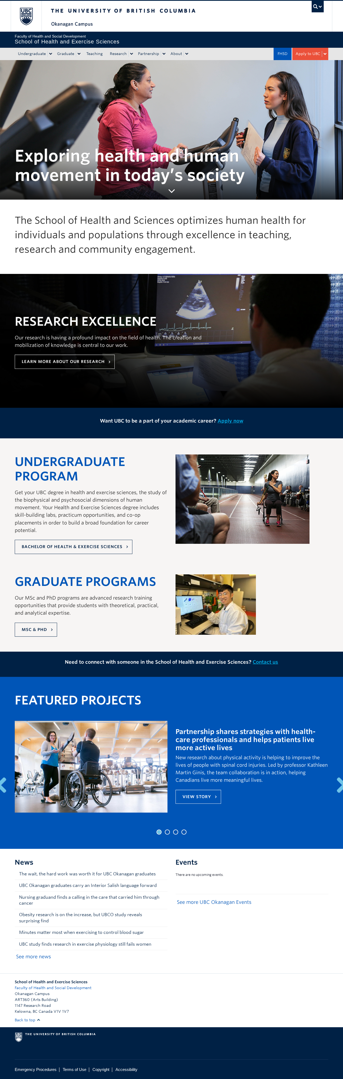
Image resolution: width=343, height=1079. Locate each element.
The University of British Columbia (26, 16)
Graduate (65, 54)
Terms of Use (74, 1069)
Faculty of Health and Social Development (53, 988)
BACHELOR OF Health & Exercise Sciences (72, 546)
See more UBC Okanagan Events (214, 902)
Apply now (230, 421)
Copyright (100, 1069)
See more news (33, 956)
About (176, 54)
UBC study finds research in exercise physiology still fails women (85, 944)
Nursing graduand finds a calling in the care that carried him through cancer (89, 900)
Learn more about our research (63, 361)
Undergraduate (32, 54)
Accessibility (126, 1069)
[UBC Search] (318, 6)
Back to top (25, 1020)
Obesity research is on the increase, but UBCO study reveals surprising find (80, 917)
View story (196, 796)
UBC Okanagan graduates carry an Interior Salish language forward (88, 885)
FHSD (283, 54)
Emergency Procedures (36, 1069)
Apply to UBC (308, 54)
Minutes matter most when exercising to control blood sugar (81, 932)
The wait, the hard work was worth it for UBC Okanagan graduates (87, 873)
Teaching (94, 54)
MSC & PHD (34, 629)
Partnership (148, 54)
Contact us (265, 662)
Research (118, 54)
